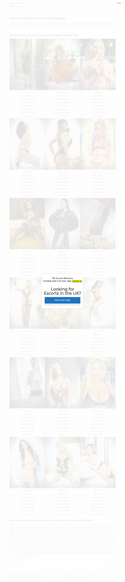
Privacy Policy (77, 304)
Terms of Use (69, 304)
